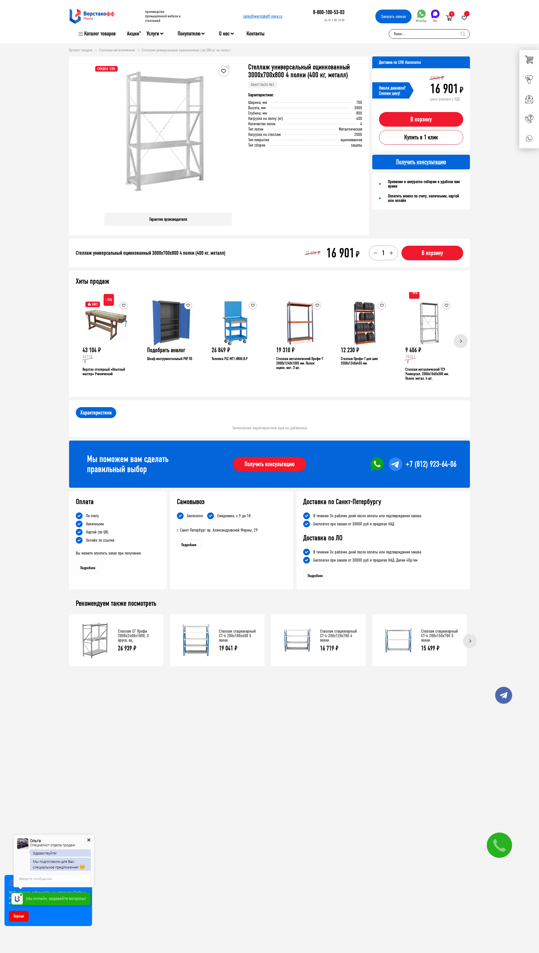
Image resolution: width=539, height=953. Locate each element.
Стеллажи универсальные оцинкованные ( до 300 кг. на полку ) (186, 50)
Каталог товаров (100, 33)
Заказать (393, 16)
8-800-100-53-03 (328, 12)
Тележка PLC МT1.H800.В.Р (230, 358)
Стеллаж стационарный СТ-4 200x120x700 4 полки (338, 635)
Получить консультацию (269, 464)
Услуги (153, 33)
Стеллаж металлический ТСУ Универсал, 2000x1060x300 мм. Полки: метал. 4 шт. (427, 374)
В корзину (421, 119)
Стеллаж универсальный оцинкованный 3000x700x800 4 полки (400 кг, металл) (150, 253)
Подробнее (87, 568)
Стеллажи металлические (117, 50)
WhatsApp (421, 21)
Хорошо (18, 916)
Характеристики (96, 412)
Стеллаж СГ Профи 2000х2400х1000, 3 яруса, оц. (133, 635)
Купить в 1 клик (421, 137)
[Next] (461, 341)
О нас (224, 33)
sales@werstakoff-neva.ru (262, 16)
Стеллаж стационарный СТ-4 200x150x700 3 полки (439, 635)
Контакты (255, 33)
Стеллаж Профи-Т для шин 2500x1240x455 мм (359, 361)
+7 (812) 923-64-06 (431, 464)
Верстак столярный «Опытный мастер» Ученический (104, 371)
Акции (133, 33)
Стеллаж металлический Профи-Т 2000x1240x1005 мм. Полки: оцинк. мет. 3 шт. (299, 363)
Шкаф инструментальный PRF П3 (169, 358)
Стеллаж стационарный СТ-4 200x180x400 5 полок (237, 635)
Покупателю (189, 33)
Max (435, 21)
